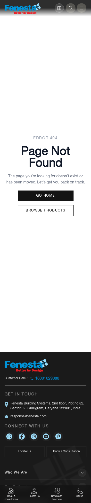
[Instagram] (34, 436)
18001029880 (47, 378)
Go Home (45, 195)
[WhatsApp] (9, 436)
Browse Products (46, 210)
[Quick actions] (59, 8)
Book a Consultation (66, 451)
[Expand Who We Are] (82, 473)
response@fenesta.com (28, 416)
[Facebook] (21, 436)
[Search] (70, 8)
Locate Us (24, 451)
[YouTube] (46, 436)
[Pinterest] (58, 436)
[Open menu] (81, 8)
